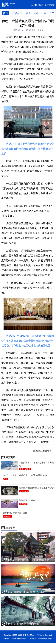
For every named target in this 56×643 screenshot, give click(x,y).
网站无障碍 (49, 5)
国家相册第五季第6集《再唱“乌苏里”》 (27, 591)
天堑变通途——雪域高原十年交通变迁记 (36, 464)
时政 (36, 13)
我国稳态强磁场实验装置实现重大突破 (36, 487)
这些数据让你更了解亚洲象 (15, 512)
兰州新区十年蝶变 (27, 500)
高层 (28, 13)
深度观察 (10, 457)
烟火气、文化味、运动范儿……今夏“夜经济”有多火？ (27, 475)
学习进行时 (17, 13)
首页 (5, 13)
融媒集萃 (10, 527)
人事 (44, 13)
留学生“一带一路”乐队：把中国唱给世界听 (28, 559)
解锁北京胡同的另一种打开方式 (23, 623)
